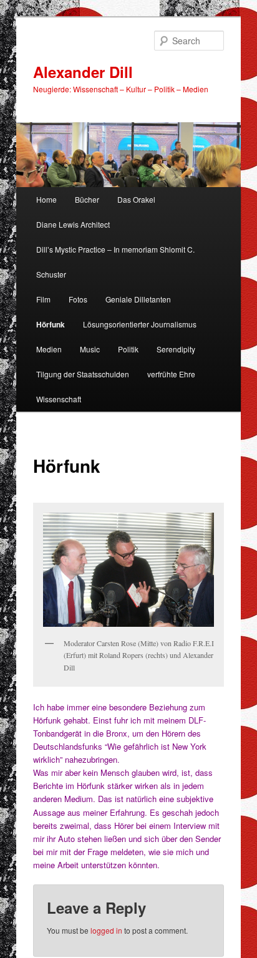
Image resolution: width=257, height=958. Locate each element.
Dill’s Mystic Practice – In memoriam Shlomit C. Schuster (115, 261)
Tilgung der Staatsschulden (82, 374)
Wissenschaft (58, 399)
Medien (49, 349)
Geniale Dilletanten (138, 299)
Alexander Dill (83, 71)
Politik (128, 349)
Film (43, 299)
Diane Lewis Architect (73, 224)
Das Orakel (136, 199)
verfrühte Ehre (171, 374)
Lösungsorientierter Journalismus (139, 324)
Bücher (87, 199)
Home (46, 199)
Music (90, 349)
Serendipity (176, 349)
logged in (106, 930)
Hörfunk (50, 324)
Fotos (78, 299)
